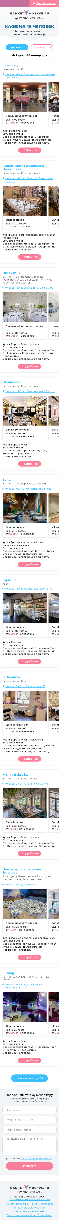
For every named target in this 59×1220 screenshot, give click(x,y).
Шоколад (10, 65)
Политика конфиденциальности (30, 1199)
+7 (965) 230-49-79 (31, 18)
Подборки (16, 3)
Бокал (7, 479)
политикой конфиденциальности (36, 1158)
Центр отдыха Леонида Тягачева (21, 871)
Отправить (29, 1166)
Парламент (11, 382)
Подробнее (29, 150)
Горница (9, 580)
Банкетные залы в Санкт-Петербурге (29, 1215)
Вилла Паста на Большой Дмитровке (23, 167)
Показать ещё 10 (29, 1078)
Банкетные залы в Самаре (29, 1207)
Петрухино (11, 272)
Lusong (8, 973)
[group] (24, 104)
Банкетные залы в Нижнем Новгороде (30, 1203)
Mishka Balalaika (15, 774)
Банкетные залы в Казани (29, 1211)
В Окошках (11, 677)
